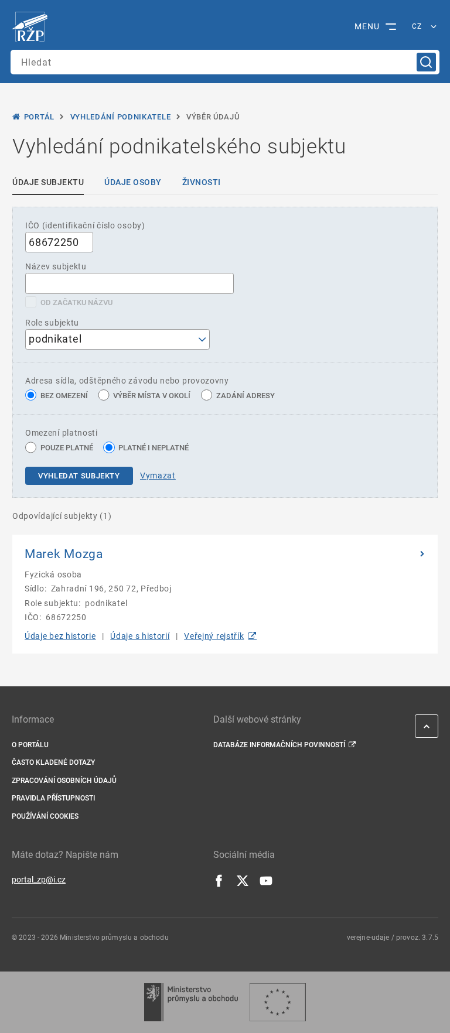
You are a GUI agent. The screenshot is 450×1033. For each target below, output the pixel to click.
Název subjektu (56, 266)
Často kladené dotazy (53, 762)
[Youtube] (266, 884)
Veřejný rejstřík (214, 636)
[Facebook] (219, 884)
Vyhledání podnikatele (120, 116)
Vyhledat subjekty (79, 475)
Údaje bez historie (60, 636)
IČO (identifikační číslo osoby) (85, 225)
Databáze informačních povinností (279, 745)
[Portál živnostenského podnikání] (32, 27)
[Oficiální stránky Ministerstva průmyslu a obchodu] (190, 1002)
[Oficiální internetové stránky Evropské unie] (278, 1002)
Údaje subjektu (48, 182)
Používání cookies (45, 816)
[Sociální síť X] (242, 884)
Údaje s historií (139, 636)
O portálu (30, 745)
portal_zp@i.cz (39, 879)
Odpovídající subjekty (62, 516)
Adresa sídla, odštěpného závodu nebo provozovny (127, 380)
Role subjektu (52, 322)
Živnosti (201, 182)
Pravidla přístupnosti (53, 798)
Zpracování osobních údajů (64, 781)
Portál (39, 116)
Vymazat (158, 475)
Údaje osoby (133, 182)
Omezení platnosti (61, 432)
